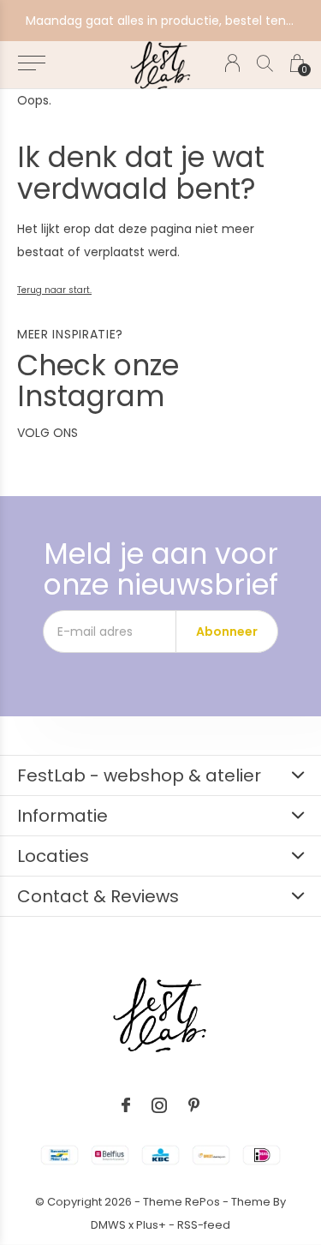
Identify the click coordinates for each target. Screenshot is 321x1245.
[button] (31, 63)
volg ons (47, 432)
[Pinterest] (193, 1105)
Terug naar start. (54, 290)
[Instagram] (159, 1105)
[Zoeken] (265, 63)
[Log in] (232, 63)
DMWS (108, 1225)
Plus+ (151, 1225)
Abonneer (227, 631)
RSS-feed (203, 1225)
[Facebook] (126, 1105)
